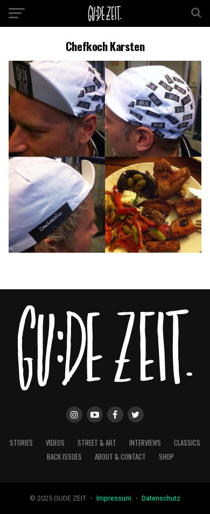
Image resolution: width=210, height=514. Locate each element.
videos (55, 443)
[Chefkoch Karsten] (105, 250)
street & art (97, 443)
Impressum (114, 498)
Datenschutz (161, 498)
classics (187, 443)
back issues (64, 457)
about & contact (120, 457)
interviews (145, 443)
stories (21, 443)
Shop (166, 457)
